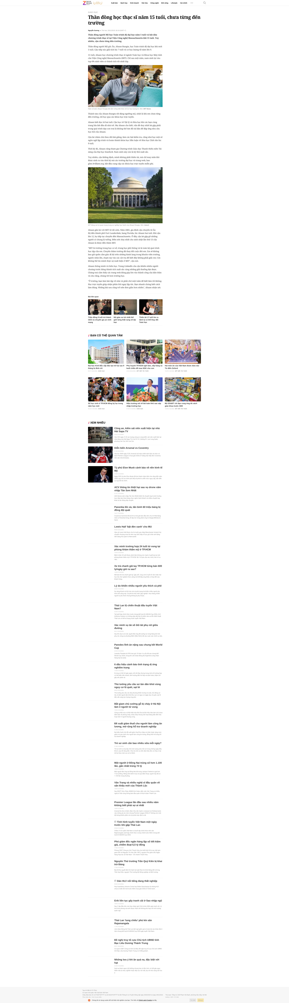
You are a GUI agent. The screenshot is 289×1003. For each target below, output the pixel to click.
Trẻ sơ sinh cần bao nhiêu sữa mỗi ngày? (137, 743)
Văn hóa (144, 3)
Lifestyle (174, 3)
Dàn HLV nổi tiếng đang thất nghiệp (137, 881)
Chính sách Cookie (145, 1000)
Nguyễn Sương (93, 30)
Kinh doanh (134, 3)
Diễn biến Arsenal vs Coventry (131, 448)
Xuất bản (114, 3)
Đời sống (164, 3)
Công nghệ (154, 3)
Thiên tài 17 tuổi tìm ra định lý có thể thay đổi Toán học (148, 319)
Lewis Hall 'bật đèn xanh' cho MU (133, 526)
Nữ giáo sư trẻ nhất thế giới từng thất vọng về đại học (125, 319)
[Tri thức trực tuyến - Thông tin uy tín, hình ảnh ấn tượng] (92, 3)
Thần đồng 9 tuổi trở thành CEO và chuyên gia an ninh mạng (99, 319)
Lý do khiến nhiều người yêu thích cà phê (138, 586)
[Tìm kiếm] (205, 3)
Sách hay (123, 3)
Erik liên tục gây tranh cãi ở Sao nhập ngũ (138, 900)
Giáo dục (93, 12)
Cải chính (183, 3)
